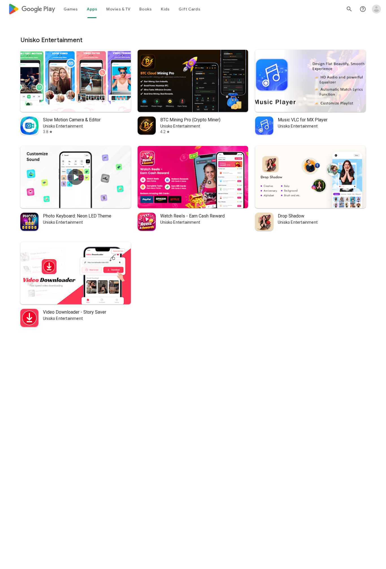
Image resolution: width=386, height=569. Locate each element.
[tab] (70, 9)
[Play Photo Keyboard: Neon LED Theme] (76, 177)
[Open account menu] (376, 9)
